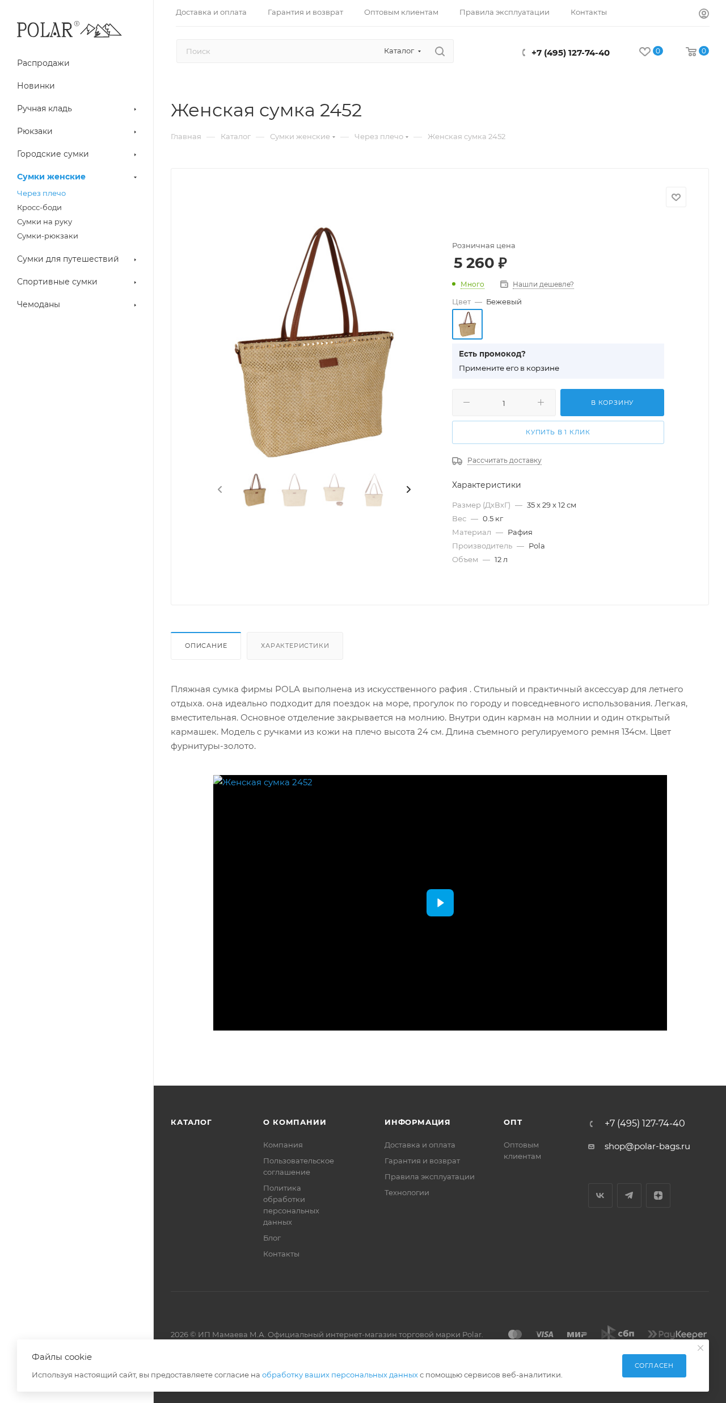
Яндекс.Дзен (658, 1195)
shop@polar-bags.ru (647, 1146)
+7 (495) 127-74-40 (570, 52)
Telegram (629, 1195)
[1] (314, 342)
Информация (418, 1121)
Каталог (191, 1121)
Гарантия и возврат (422, 1160)
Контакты (281, 1253)
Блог (272, 1237)
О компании (294, 1121)
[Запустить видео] (440, 902)
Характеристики (295, 646)
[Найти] (440, 51)
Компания (283, 1144)
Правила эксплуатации (430, 1176)
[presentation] (219, 490)
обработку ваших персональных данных (340, 1374)
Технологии (407, 1192)
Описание (206, 646)
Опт (513, 1121)
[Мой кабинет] (704, 15)
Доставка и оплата (420, 1144)
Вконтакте (600, 1195)
